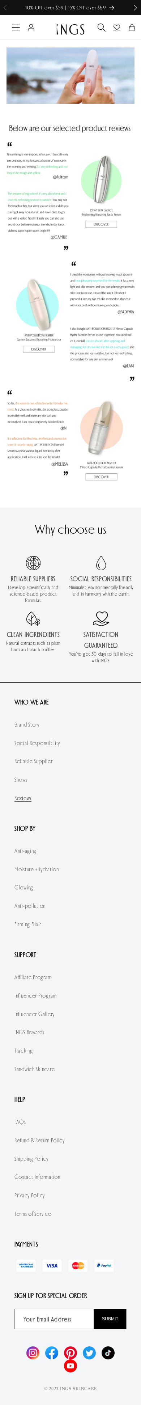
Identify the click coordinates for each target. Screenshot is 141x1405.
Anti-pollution (30, 905)
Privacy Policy (29, 1195)
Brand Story (26, 724)
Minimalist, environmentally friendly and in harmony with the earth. (101, 590)
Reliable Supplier (33, 760)
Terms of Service (32, 1213)
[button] (135, 7)
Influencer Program (35, 995)
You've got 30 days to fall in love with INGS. (101, 657)
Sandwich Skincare (34, 1068)
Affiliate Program (32, 976)
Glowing (23, 887)
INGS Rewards (29, 1031)
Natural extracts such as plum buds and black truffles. (33, 646)
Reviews (22, 797)
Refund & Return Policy (39, 1140)
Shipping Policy (31, 1158)
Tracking (23, 1050)
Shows (20, 779)
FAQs (20, 1121)
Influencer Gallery (34, 1013)
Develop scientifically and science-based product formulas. (33, 593)
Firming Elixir (27, 924)
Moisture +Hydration (36, 869)
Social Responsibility (37, 742)
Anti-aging (25, 850)
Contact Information (37, 1176)
